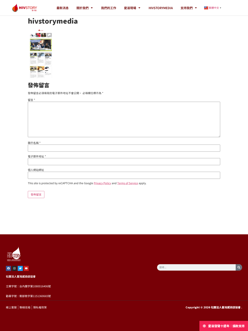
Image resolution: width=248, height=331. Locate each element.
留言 (31, 100)
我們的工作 (108, 8)
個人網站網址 (36, 170)
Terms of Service (127, 183)
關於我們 (82, 8)
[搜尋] (239, 267)
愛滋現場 (130, 8)
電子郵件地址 (37, 156)
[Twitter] (20, 268)
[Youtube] (26, 268)
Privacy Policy (102, 183)
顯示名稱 (34, 143)
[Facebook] (8, 268)
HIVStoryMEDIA (161, 8)
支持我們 (187, 8)
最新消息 (63, 8)
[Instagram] (14, 268)
